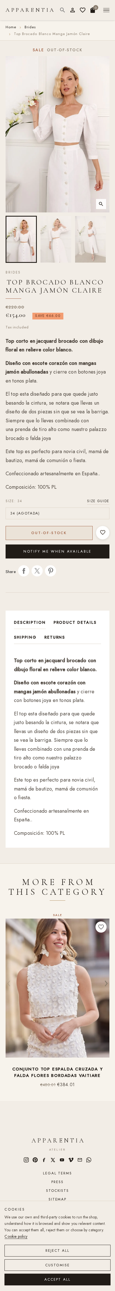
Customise (57, 1265)
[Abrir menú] (106, 10)
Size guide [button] (98, 501)
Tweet (37, 570)
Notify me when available (57, 551)
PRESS (57, 1182)
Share (23, 570)
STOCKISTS (57, 1190)
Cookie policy (15, 1236)
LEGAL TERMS (57, 1173)
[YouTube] (61, 1159)
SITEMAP (57, 1199)
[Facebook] (44, 1159)
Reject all (57, 1250)
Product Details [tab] (75, 622)
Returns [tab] (54, 637)
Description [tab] (30, 622)
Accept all (57, 1279)
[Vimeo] (70, 1159)
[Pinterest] (35, 1159)
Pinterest (50, 570)
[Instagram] (26, 1159)
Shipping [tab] (25, 637)
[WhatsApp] (88, 1159)
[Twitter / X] (53, 1159)
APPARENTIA (30, 10)
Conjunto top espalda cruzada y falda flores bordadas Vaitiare (57, 1072)
